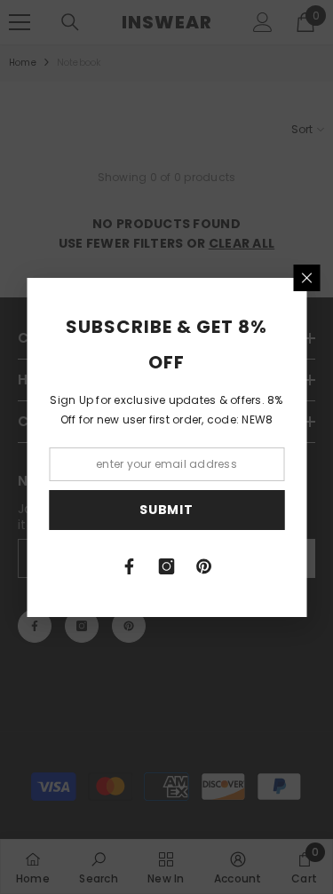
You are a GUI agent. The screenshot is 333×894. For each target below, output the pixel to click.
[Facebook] (129, 566)
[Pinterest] (204, 566)
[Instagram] (167, 566)
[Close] (306, 278)
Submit (166, 509)
